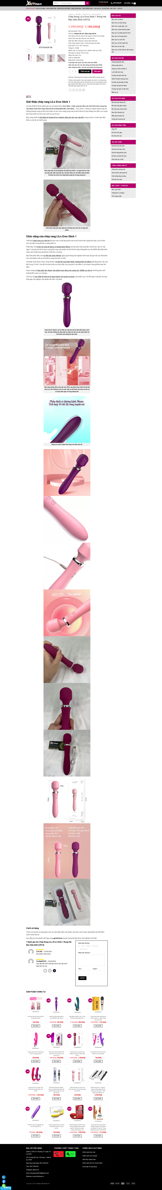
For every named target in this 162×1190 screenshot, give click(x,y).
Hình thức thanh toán (89, 1159)
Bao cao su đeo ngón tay (120, 43)
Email (95, 969)
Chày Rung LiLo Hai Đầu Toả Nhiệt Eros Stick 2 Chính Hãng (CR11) (77, 1053)
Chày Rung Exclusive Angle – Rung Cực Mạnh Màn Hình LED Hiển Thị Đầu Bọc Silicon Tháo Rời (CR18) (56, 1090)
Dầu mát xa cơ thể (117, 159)
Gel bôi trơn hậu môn (118, 149)
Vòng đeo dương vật (118, 119)
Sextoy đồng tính (51, 8)
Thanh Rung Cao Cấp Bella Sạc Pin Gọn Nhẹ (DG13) (36, 1125)
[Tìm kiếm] (87, 3)
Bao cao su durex (117, 19)
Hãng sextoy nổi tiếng (63, 8)
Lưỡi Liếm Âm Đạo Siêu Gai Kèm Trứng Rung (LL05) (35, 1017)
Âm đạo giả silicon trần (119, 109)
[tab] (28, 97)
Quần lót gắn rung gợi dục (120, 79)
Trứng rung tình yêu (118, 62)
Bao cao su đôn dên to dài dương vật (122, 51)
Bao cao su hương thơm (119, 36)
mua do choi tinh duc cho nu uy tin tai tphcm (92, 82)
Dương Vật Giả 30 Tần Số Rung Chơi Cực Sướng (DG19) (36, 1052)
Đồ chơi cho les (117, 136)
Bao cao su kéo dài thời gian (121, 29)
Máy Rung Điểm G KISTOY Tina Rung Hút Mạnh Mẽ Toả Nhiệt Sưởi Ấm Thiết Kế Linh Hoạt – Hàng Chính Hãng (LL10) (77, 1127)
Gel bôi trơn (105, 8)
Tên (80, 969)
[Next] (62, 33)
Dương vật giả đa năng (119, 85)
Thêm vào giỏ (85, 71)
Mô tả (28, 97)
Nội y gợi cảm (116, 189)
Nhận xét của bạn (84, 953)
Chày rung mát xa (96, 14)
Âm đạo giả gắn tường (119, 106)
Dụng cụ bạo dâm (76, 8)
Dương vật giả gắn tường (120, 82)
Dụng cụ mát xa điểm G (119, 69)
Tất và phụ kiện (117, 196)
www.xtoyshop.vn (38, 1176)
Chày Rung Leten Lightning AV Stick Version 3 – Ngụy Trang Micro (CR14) (98, 1018)
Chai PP (114, 129)
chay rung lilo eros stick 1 (91, 80)
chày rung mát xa (90, 33)
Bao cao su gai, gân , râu (119, 26)
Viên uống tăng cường (119, 176)
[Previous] (29, 33)
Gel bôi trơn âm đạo (118, 146)
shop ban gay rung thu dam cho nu (77, 86)
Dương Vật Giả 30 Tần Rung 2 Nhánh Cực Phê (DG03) (98, 1052)
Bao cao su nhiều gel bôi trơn (121, 33)
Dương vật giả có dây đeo (120, 89)
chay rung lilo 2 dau (78, 80)
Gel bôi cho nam (117, 179)
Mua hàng (36, 1026)
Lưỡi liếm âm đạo (117, 72)
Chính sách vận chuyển (89, 1156)
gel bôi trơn (57, 938)
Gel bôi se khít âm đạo (119, 156)
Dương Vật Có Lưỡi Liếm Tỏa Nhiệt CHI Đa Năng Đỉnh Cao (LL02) (35, 1089)
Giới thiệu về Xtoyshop (89, 1167)
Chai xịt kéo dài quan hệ (119, 173)
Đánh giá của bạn (84, 943)
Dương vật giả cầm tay (119, 75)
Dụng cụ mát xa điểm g (90, 77)
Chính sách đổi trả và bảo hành (92, 1163)
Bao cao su (98, 8)
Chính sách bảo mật (88, 1152)
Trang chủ (71, 14)
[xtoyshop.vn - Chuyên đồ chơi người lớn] (34, 3)
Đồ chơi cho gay (117, 132)
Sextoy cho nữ (30, 8)
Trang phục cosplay (118, 193)
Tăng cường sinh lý (87, 8)
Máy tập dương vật (118, 116)
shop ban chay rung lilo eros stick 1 (96, 84)
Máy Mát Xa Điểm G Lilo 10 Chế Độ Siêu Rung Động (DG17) (77, 1017)
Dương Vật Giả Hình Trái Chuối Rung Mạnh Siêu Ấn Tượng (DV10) (56, 1126)
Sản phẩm (78, 14)
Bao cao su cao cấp (118, 46)
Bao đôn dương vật (118, 112)
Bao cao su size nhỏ (118, 39)
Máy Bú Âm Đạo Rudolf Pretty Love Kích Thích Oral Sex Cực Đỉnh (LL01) (56, 1053)
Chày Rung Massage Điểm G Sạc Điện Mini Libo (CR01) (56, 1017)
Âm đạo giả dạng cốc (119, 102)
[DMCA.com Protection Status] (5, 1188)
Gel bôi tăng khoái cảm (119, 152)
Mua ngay (97, 71)
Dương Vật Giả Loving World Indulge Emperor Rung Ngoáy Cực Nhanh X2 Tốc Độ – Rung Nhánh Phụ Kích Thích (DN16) (98, 1127)
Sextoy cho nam (40, 8)
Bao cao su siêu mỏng (119, 23)
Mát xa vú (115, 92)
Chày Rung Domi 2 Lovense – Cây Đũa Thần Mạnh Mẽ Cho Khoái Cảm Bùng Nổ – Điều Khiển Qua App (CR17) (98, 1090)
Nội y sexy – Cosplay (116, 8)
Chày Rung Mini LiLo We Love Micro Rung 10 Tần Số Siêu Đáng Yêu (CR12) (77, 1089)
